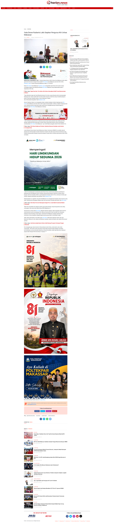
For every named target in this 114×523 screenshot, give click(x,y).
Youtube (54, 411)
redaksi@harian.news (31, 404)
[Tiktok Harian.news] (80, 516)
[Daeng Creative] (48, 516)
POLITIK (57, 8)
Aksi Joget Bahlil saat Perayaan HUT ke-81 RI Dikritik (45, 480)
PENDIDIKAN (20, 8)
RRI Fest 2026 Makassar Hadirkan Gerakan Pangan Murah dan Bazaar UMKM (50, 441)
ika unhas (38, 415)
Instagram (49, 411)
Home (4, 8)
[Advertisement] (57, 18)
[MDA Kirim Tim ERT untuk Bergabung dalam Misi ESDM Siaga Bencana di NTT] (28, 458)
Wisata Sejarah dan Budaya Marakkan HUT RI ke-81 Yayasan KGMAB (49, 488)
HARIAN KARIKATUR (64, 8)
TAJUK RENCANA (51, 8)
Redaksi (28, 37)
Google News (42, 399)
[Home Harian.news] (57, 2)
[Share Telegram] (50, 67)
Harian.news (33, 403)
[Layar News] (32, 516)
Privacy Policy (82, 521)
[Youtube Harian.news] (77, 516)
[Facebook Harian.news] (67, 516)
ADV (46, 8)
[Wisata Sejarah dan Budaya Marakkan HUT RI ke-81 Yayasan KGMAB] (28, 489)
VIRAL (69, 8)
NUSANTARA (36, 455)
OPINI (15, 8)
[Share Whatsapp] (47, 67)
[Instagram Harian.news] (74, 516)
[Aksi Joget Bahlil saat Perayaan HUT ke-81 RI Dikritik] (28, 481)
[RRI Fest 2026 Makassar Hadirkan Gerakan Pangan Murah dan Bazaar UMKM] (28, 442)
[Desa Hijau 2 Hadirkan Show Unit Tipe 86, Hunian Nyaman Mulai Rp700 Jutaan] (28, 435)
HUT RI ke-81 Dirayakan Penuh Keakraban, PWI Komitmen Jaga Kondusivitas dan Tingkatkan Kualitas (78, 72)
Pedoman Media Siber (75, 521)
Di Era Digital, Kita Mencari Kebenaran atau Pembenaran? (46, 465)
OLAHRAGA (25, 8)
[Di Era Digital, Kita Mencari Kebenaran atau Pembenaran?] (28, 466)
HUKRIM (30, 8)
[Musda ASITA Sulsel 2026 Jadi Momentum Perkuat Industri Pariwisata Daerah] (28, 497)
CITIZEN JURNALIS (36, 8)
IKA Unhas (45, 81)
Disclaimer (88, 521)
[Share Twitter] (44, 67)
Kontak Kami (67, 521)
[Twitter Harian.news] (70, 516)
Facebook (37, 411)
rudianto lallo (44, 415)
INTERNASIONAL (9, 8)
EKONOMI (42, 8)
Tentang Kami (61, 521)
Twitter (43, 411)
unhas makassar (51, 415)
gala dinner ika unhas (31, 415)
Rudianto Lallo (27, 83)
